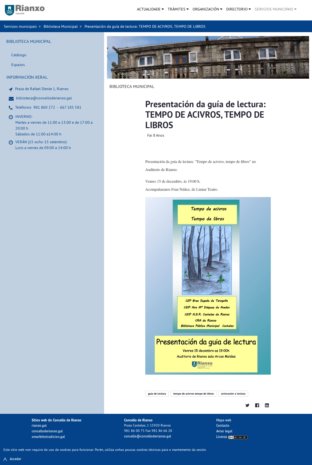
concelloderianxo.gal (47, 431)
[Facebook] (257, 405)
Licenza (222, 436)
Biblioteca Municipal (61, 26)
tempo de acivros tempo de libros (193, 394)
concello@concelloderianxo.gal (147, 436)
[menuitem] (150, 9)
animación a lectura (233, 394)
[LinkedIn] (267, 405)
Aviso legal (224, 431)
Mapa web (223, 420)
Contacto (222, 425)
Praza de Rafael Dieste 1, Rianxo (41, 88)
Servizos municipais (20, 26)
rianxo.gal (39, 425)
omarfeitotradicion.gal (48, 436)
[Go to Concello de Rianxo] (24, 10)
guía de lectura (157, 394)
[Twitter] (247, 405)
